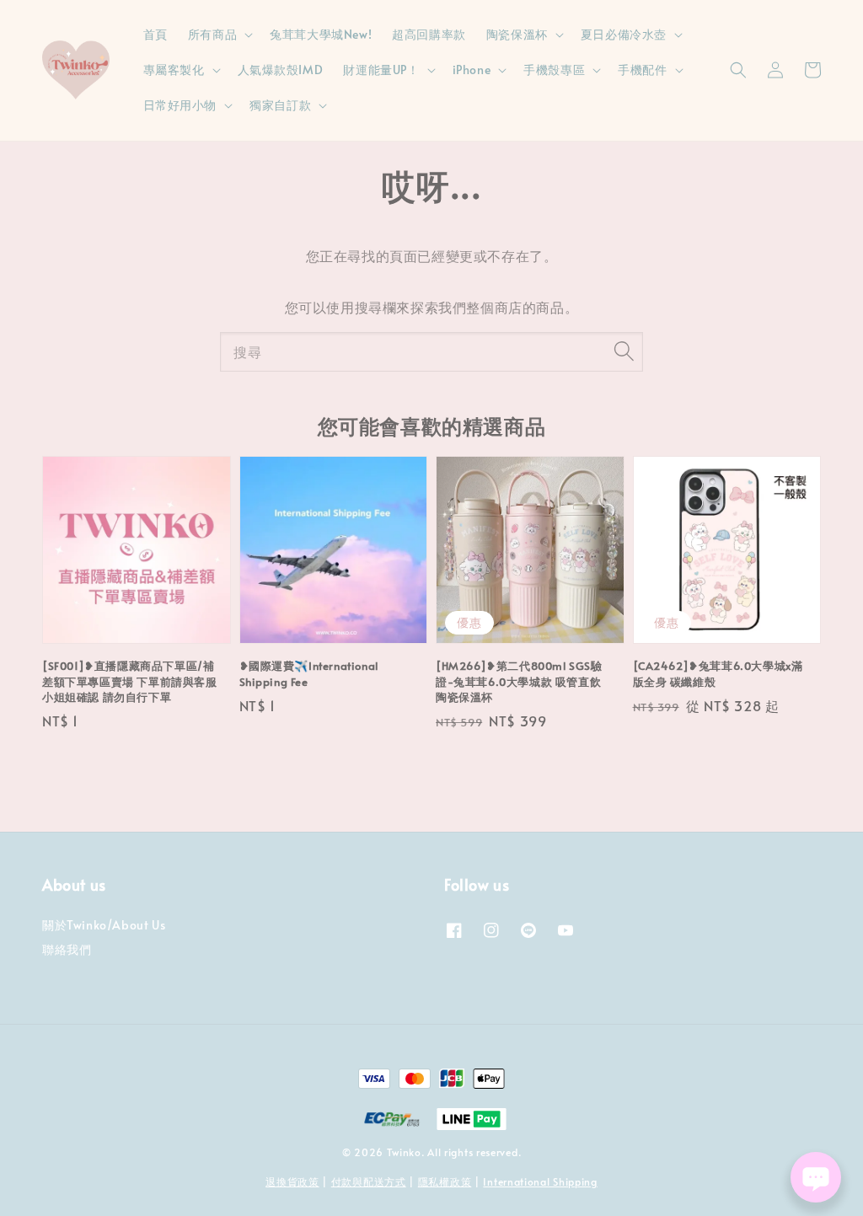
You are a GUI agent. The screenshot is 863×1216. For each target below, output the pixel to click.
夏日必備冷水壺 (624, 34)
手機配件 (642, 70)
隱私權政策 (445, 1181)
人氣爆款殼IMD (281, 70)
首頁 (155, 34)
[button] (738, 69)
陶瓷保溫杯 (517, 34)
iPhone (472, 70)
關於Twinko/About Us (103, 925)
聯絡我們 (66, 949)
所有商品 (212, 34)
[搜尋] (623, 351)
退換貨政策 (292, 1181)
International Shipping (540, 1181)
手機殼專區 (554, 70)
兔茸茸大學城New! (321, 34)
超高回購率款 (429, 34)
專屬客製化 (174, 70)
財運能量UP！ (381, 70)
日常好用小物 (180, 105)
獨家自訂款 (280, 105)
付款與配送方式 (368, 1181)
